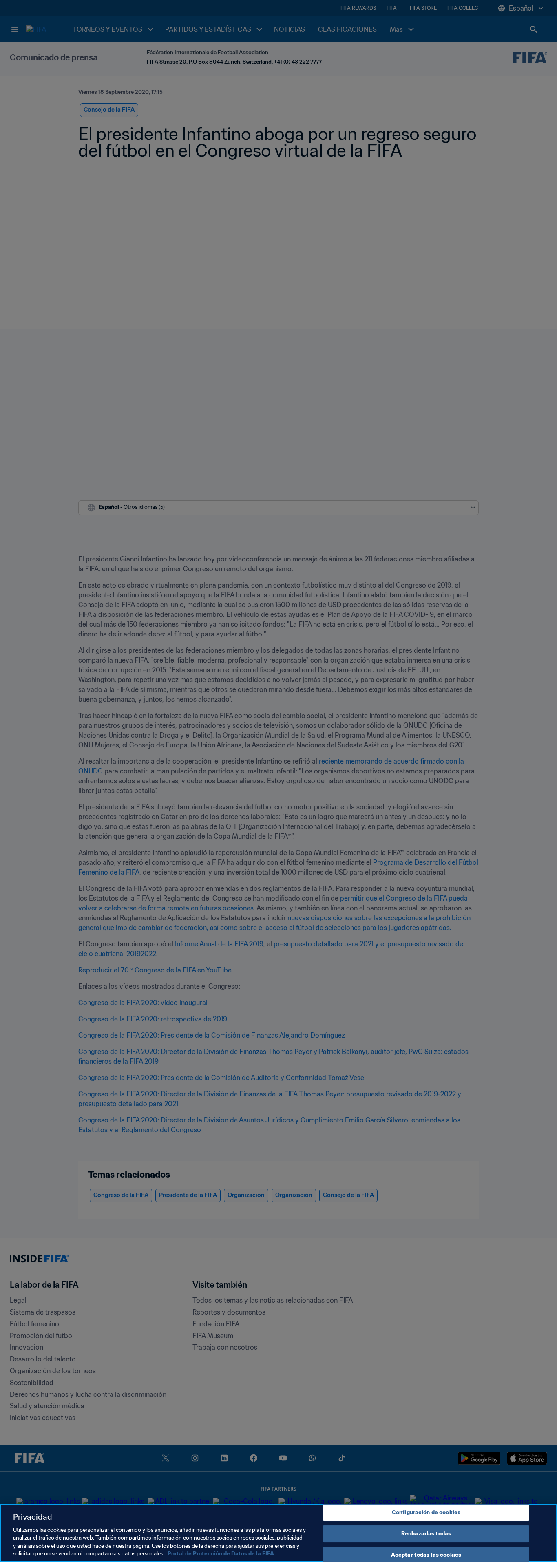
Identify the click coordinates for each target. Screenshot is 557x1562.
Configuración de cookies (426, 1512)
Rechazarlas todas (426, 1533)
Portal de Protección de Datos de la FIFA (221, 1553)
